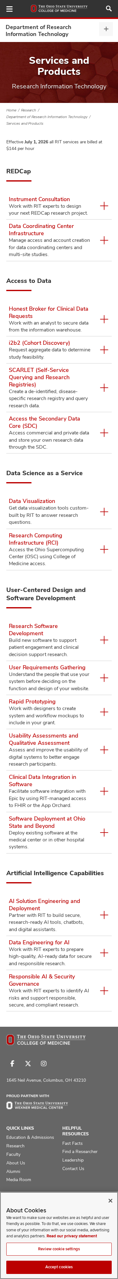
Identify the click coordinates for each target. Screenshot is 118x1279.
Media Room (18, 1179)
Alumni (13, 1171)
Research (28, 110)
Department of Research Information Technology (38, 30)
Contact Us (73, 1168)
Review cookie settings (59, 1249)
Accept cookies (59, 1267)
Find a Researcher (80, 1151)
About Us (15, 1163)
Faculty (13, 1154)
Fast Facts (72, 1143)
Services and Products (24, 123)
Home (11, 110)
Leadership (73, 1160)
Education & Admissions (30, 1137)
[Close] (110, 1201)
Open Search (109, 8)
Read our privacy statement (72, 1236)
